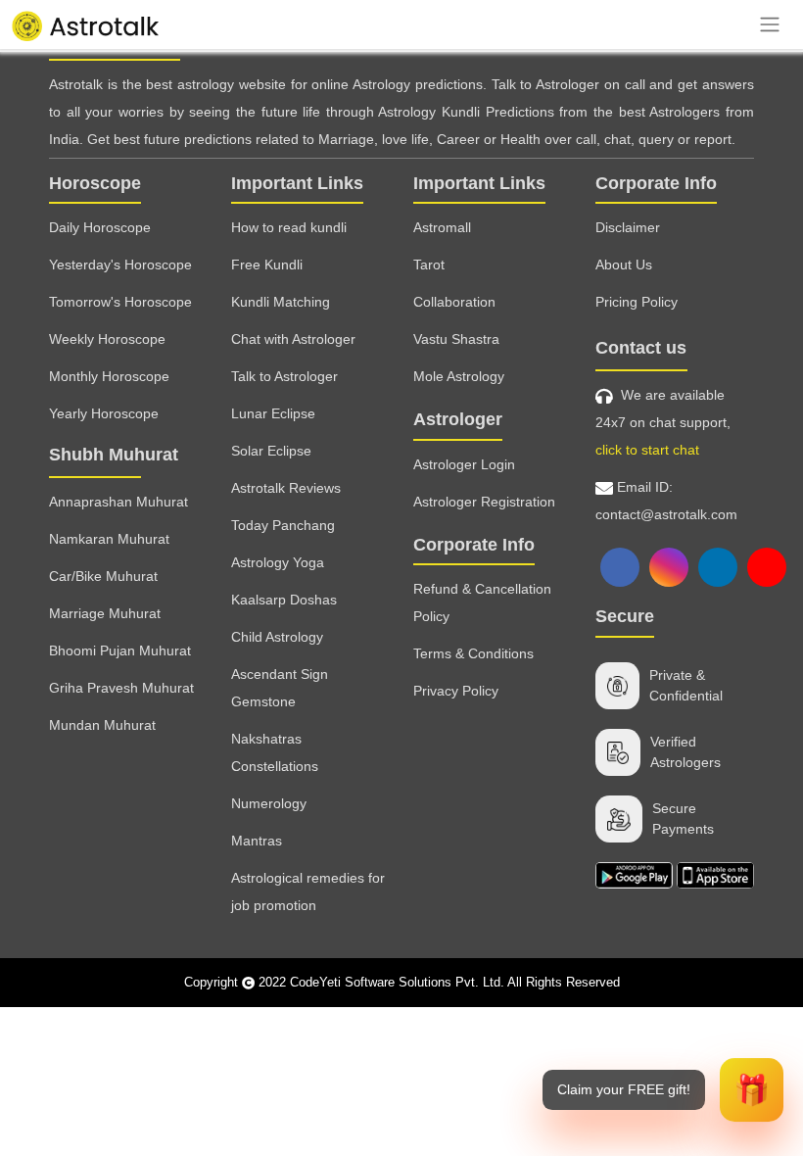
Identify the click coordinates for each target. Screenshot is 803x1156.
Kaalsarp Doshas (284, 599)
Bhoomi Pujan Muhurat (120, 650)
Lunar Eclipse (273, 413)
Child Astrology (277, 637)
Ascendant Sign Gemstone (279, 687)
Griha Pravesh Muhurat (121, 688)
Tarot (429, 264)
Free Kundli (267, 264)
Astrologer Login (464, 464)
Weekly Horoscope (107, 339)
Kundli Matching (280, 302)
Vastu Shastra (456, 339)
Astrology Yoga (277, 562)
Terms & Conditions (473, 653)
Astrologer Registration (484, 501)
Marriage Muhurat (105, 613)
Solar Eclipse (271, 450)
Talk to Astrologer (284, 376)
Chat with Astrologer (293, 339)
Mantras (256, 840)
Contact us (640, 348)
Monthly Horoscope (109, 376)
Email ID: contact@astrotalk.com (666, 500)
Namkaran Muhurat (109, 539)
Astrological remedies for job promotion (308, 891)
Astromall (442, 227)
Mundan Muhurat (102, 725)
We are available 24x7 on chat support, (663, 422)
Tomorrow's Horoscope (120, 302)
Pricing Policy (636, 302)
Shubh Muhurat (113, 454)
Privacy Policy (455, 690)
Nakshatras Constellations (274, 752)
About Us (623, 264)
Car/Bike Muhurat (103, 576)
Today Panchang (283, 525)
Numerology (269, 803)
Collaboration (454, 302)
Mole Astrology (458, 376)
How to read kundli (289, 227)
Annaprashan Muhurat (118, 501)
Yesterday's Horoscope (120, 264)
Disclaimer (627, 227)
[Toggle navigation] (769, 24)
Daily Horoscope (100, 227)
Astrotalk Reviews (286, 488)
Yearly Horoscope (104, 413)
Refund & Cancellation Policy (482, 602)
